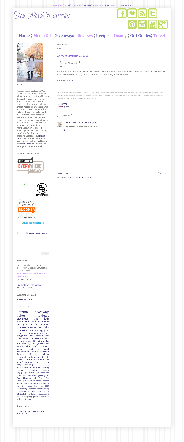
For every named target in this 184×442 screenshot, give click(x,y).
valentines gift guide (26, 352)
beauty (29, 330)
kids (44, 336)
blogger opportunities (26, 373)
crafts (34, 378)
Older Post (162, 173)
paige (66, 107)
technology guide (40, 330)
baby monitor (34, 383)
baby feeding (25, 365)
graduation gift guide (26, 391)
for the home (24, 386)
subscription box (41, 359)
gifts (37, 362)
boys (33, 394)
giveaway (41, 312)
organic (20, 383)
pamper (32, 389)
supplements (44, 397)
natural (28, 359)
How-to (28, 394)
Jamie (46, 344)
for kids (41, 318)
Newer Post (63, 173)
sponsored (23, 321)
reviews (43, 315)
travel (46, 349)
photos (25, 357)
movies (44, 324)
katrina (22, 312)
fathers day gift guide (39, 357)
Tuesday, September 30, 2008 (84, 122)
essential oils (34, 349)
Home (113, 173)
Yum (59, 49)
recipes (20, 333)
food (33, 321)
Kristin (66, 122)
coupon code (23, 370)
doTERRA (45, 383)
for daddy (37, 368)
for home (36, 336)
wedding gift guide (24, 399)
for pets (40, 354)
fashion (20, 341)
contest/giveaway (27, 327)
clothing (45, 368)
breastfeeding (43, 389)
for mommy (30, 333)
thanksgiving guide (30, 397)
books (29, 336)
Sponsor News (28, 381)
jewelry (40, 352)
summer (29, 362)
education (28, 368)
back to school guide (27, 346)
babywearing (22, 389)
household (30, 341)
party (46, 375)
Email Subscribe (24, 299)
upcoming (44, 346)
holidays (20, 349)
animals (20, 362)
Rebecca (45, 381)
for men (44, 362)
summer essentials (40, 370)
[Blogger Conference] (33, 223)
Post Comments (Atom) (80, 178)
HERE (73, 80)
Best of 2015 (41, 386)
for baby (43, 327)
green (38, 381)
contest (21, 330)
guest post (39, 394)
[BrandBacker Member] (42, 190)
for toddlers (30, 354)
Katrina (27, 144)
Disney (26, 338)
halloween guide (35, 375)
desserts (20, 368)
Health (35, 324)
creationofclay (43, 365)
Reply (66, 130)
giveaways (22, 318)
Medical (20, 359)
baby (32, 338)
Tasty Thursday (24, 378)
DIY (25, 383)
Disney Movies (42, 338)
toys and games (35, 344)
